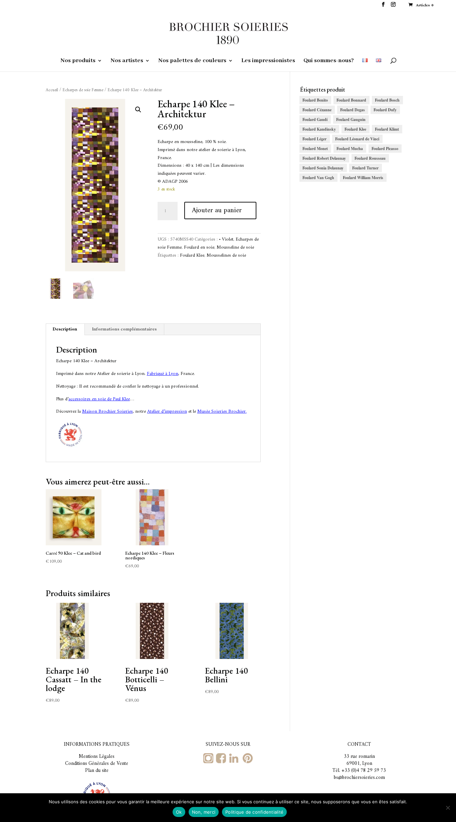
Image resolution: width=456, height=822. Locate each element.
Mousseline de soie (235, 247)
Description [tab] (65, 329)
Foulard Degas (352, 110)
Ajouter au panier (217, 210)
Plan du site (96, 770)
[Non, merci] (447, 807)
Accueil (52, 90)
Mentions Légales (97, 756)
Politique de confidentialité (254, 812)
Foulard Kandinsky (319, 129)
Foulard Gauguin (351, 119)
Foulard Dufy (385, 110)
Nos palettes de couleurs (192, 61)
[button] (138, 110)
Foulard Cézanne (316, 110)
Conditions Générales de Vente (96, 763)
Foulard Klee (192, 255)
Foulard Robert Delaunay (324, 158)
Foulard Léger (314, 139)
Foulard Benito (315, 100)
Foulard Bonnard (351, 100)
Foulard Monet (315, 148)
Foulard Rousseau (370, 158)
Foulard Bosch (387, 100)
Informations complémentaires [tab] (124, 329)
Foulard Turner (365, 168)
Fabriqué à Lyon (162, 374)
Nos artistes (126, 61)
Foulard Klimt (387, 129)
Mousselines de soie (226, 255)
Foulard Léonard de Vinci (357, 139)
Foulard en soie (199, 247)
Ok (179, 812)
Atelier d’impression (167, 411)
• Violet (226, 239)
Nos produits (77, 61)
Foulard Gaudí (314, 119)
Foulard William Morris (363, 177)
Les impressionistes (268, 61)
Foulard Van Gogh (318, 177)
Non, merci (204, 812)
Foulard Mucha (349, 148)
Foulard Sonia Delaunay (323, 168)
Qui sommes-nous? (328, 61)
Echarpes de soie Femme (82, 90)
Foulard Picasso (385, 148)
